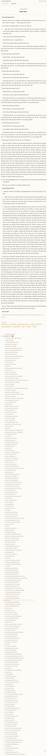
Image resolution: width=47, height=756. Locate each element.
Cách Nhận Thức (5, 3)
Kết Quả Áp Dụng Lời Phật (23, 324)
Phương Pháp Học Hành (6, 326)
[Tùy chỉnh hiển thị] (41, 1)
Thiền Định (28, 326)
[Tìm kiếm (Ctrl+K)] (40, 1)
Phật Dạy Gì (39, 324)
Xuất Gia (34, 326)
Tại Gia (23, 326)
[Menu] (45, 1)
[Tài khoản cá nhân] (43, 1)
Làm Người (32, 324)
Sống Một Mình (16, 326)
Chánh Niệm (13, 324)
